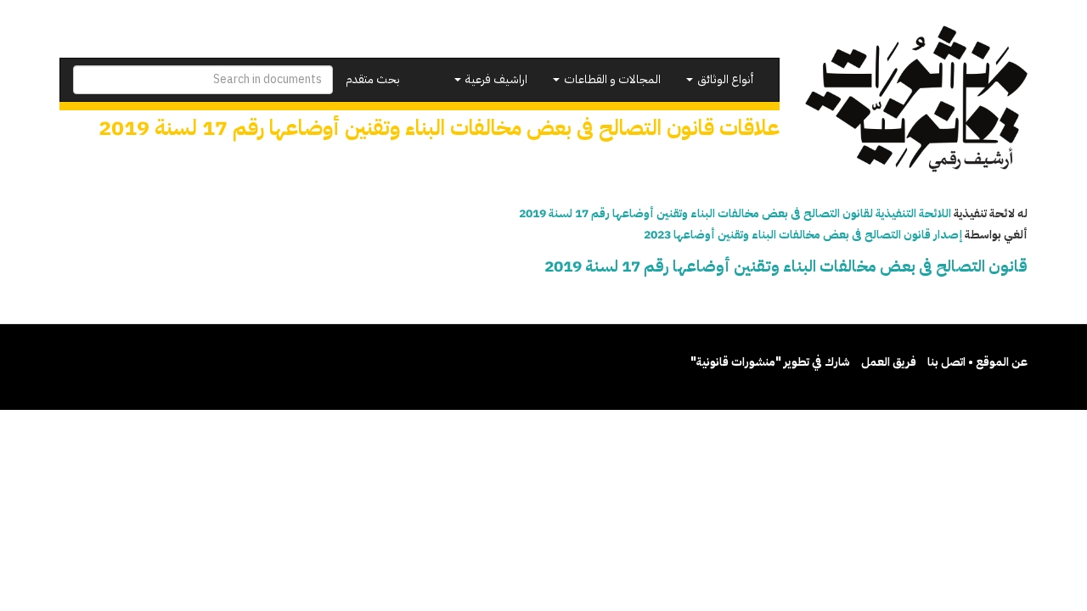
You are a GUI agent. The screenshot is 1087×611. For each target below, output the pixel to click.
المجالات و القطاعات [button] (611, 79)
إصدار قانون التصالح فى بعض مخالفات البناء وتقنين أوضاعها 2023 (803, 235)
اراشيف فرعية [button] (495, 79)
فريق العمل (888, 362)
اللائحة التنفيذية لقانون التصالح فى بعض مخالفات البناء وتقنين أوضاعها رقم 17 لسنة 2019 (735, 213)
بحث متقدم (373, 79)
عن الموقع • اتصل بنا (977, 362)
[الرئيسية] (916, 98)
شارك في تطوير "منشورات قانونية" (770, 362)
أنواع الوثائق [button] (724, 79)
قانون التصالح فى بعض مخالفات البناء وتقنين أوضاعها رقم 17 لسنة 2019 (786, 266)
